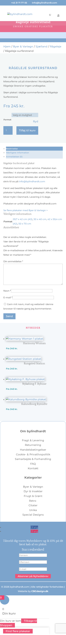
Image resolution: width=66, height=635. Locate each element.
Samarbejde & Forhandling (33, 459)
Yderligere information (17, 152)
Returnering (33, 444)
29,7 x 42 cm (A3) (22, 219)
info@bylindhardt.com (32, 181)
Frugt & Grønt (33, 496)
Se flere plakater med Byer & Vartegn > (25, 210)
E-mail (7, 297)
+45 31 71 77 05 (19, 2)
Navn (7, 290)
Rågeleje (55, 46)
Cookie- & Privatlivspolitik (33, 454)
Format (7, 119)
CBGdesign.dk (39, 591)
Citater (33, 505)
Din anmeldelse (13, 261)
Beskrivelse (12, 148)
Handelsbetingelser (33, 449)
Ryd (35, 121)
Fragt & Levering (33, 440)
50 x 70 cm (24, 223)
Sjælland (41, 46)
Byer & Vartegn (23, 46)
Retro (33, 500)
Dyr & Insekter (33, 491)
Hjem (7, 46)
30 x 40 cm (39, 219)
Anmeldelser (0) (14, 156)
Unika (33, 510)
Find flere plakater (18, 631)
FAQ (33, 463)
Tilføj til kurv (27, 130)
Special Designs (33, 514)
